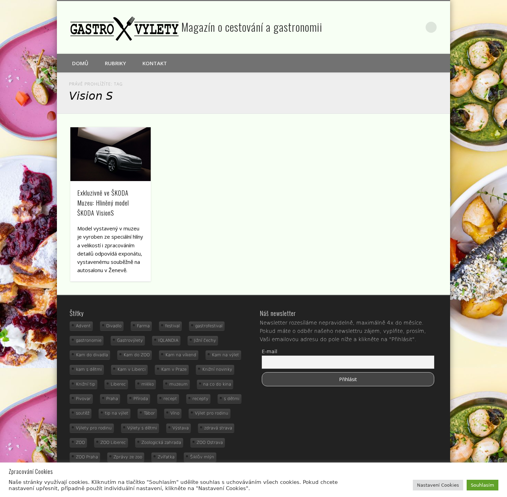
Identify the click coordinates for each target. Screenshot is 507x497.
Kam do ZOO (136, 354)
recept (170, 398)
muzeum (178, 384)
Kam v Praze (174, 369)
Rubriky (115, 63)
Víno (174, 413)
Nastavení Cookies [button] (438, 485)
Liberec (118, 384)
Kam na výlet (225, 354)
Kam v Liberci (131, 369)
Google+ (417, 27)
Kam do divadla (92, 354)
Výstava (180, 428)
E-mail (269, 351)
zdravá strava (218, 428)
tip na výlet (116, 413)
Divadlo (113, 326)
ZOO (80, 442)
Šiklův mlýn (202, 457)
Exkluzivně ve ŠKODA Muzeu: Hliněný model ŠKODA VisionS (103, 202)
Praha (112, 398)
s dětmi (231, 398)
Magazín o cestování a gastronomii (251, 27)
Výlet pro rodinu (211, 413)
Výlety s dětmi (142, 428)
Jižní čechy (205, 340)
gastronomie (88, 340)
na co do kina (217, 384)
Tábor (149, 413)
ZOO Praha (87, 457)
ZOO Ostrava (210, 442)
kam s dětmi (89, 369)
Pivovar (83, 398)
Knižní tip (85, 384)
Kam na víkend (180, 354)
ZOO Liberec (113, 442)
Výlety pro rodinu (94, 428)
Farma (143, 326)
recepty (200, 398)
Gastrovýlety (130, 340)
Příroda (140, 398)
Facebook (402, 27)
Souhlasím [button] (482, 485)
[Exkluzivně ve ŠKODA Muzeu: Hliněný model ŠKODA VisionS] (110, 154)
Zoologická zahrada (161, 442)
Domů (80, 63)
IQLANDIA (168, 340)
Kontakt (154, 63)
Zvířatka (166, 457)
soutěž (82, 413)
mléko (147, 384)
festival (172, 326)
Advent (83, 326)
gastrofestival (208, 326)
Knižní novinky (217, 369)
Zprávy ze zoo (127, 457)
